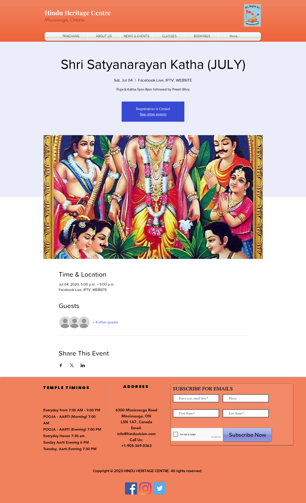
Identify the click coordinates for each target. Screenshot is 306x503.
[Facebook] (131, 488)
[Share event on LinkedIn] (83, 365)
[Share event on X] (72, 365)
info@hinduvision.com (136, 433)
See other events (153, 114)
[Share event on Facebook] (61, 365)
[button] (104, 36)
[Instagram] (145, 488)
